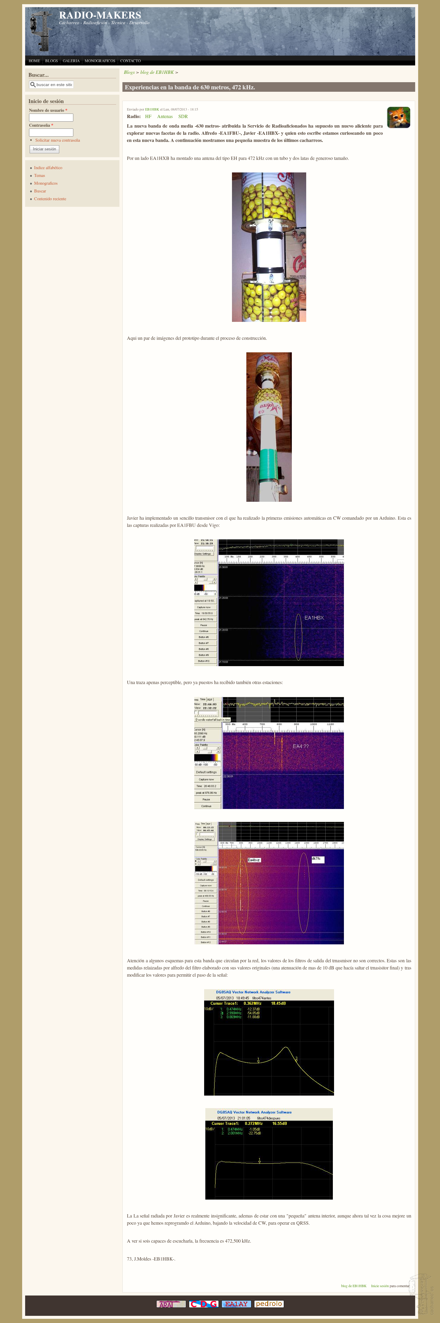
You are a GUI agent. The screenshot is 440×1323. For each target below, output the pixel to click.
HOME (34, 60)
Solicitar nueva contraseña (57, 140)
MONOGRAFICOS (100, 60)
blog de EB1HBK (157, 72)
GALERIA (71, 60)
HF (148, 116)
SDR (183, 116)
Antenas (165, 116)
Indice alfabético (48, 167)
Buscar (40, 191)
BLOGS (51, 60)
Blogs (129, 72)
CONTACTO (130, 60)
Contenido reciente (50, 198)
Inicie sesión (380, 1285)
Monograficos (46, 183)
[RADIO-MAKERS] (420, 1294)
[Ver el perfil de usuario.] (398, 128)
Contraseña (41, 125)
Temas (39, 175)
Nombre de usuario (48, 110)
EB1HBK (152, 109)
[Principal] (41, 51)
